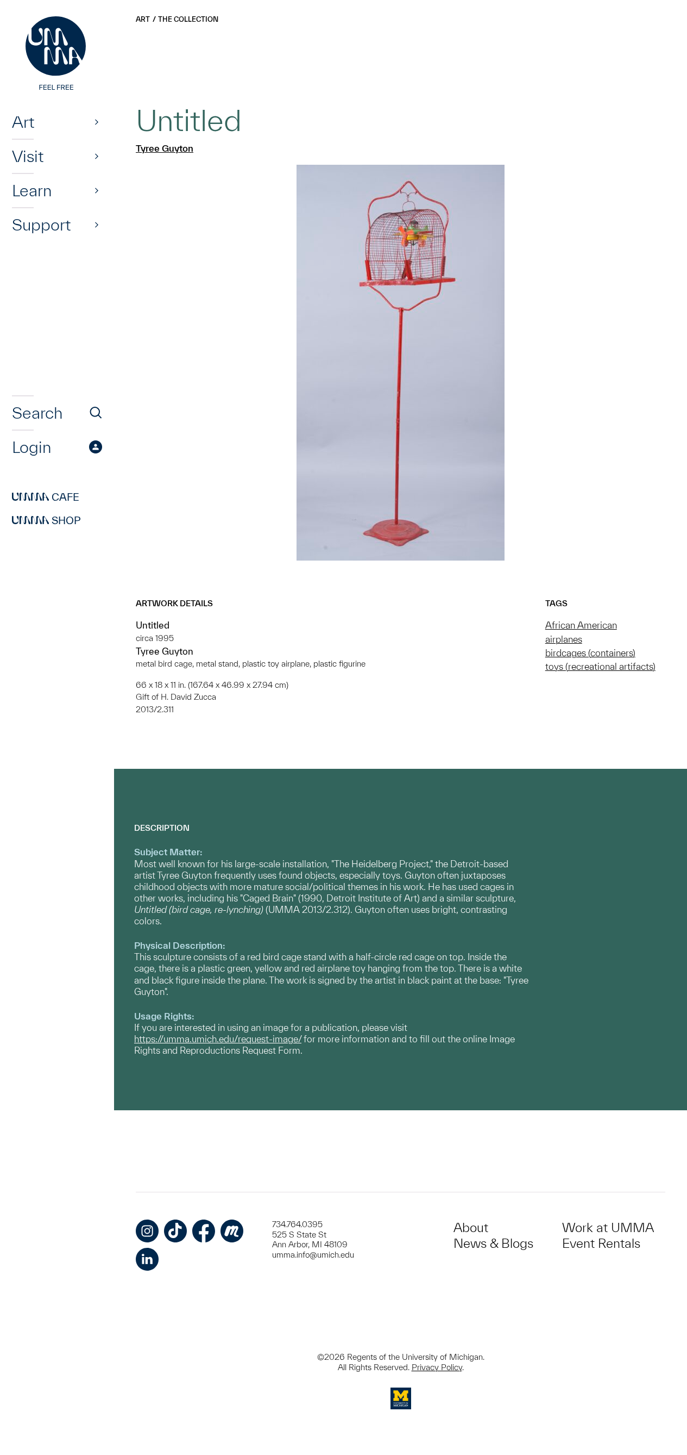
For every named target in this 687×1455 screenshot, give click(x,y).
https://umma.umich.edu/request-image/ (217, 1039)
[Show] (96, 121)
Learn (32, 190)
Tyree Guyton (164, 148)
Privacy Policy (437, 1367)
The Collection (188, 19)
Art (23, 122)
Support (41, 224)
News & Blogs (493, 1243)
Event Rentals (601, 1243)
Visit (27, 156)
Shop (46, 520)
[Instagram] (147, 1231)
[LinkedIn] (147, 1259)
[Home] (57, 54)
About (470, 1227)
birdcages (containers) (590, 653)
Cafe (45, 497)
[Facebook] (203, 1231)
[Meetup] (231, 1231)
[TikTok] (175, 1231)
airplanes (563, 639)
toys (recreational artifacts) (600, 666)
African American (581, 625)
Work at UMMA (608, 1227)
